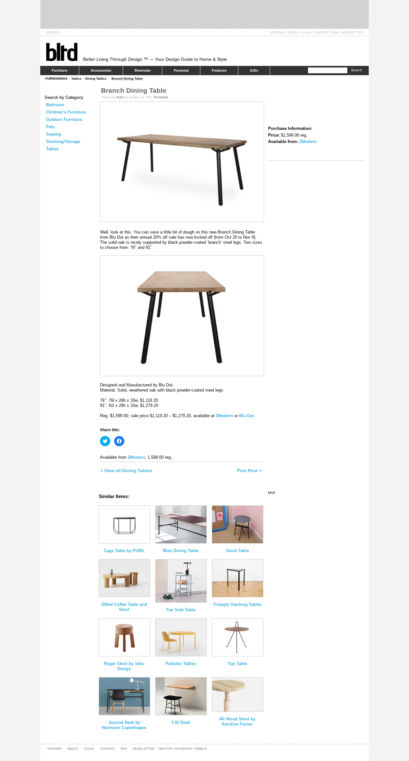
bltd (61, 52)
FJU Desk (181, 722)
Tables (76, 78)
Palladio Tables (181, 663)
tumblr (200, 748)
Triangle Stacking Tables (237, 604)
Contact (321, 32)
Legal (306, 32)
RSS (335, 32)
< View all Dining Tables (126, 470)
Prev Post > (249, 470)
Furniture (59, 70)
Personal (181, 70)
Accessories (101, 70)
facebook (183, 748)
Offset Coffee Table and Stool (124, 607)
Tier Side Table (181, 609)
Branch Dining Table (127, 78)
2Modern (224, 415)
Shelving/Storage (63, 141)
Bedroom (55, 104)
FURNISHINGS (56, 78)
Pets (50, 126)
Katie (120, 97)
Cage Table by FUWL (124, 550)
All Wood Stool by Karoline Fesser (237, 721)
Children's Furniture (66, 112)
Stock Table (237, 550)
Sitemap (277, 32)
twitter (165, 748)
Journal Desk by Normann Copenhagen (124, 725)
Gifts (254, 70)
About (292, 32)
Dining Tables (95, 78)
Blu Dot (246, 415)
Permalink (161, 97)
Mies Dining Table (180, 550)
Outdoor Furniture (64, 119)
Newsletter (352, 32)
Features (219, 70)
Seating (53, 134)
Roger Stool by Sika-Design (124, 666)
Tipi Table (237, 663)
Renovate (142, 70)
